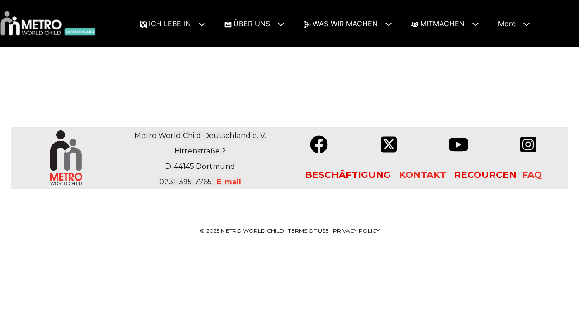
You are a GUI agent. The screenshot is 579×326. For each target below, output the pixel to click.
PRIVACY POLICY (356, 230)
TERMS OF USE (308, 230)
